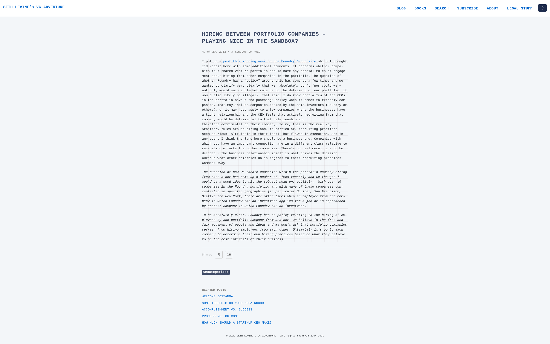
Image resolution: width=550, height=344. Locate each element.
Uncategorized (215, 272)
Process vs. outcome (220, 316)
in (229, 255)
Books (420, 8)
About (492, 8)
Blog (401, 8)
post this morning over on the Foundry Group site (269, 61)
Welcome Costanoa (217, 296)
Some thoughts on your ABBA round (233, 303)
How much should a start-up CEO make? (237, 323)
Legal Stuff (520, 8)
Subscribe (467, 8)
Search (442, 8)
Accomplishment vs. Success (227, 310)
